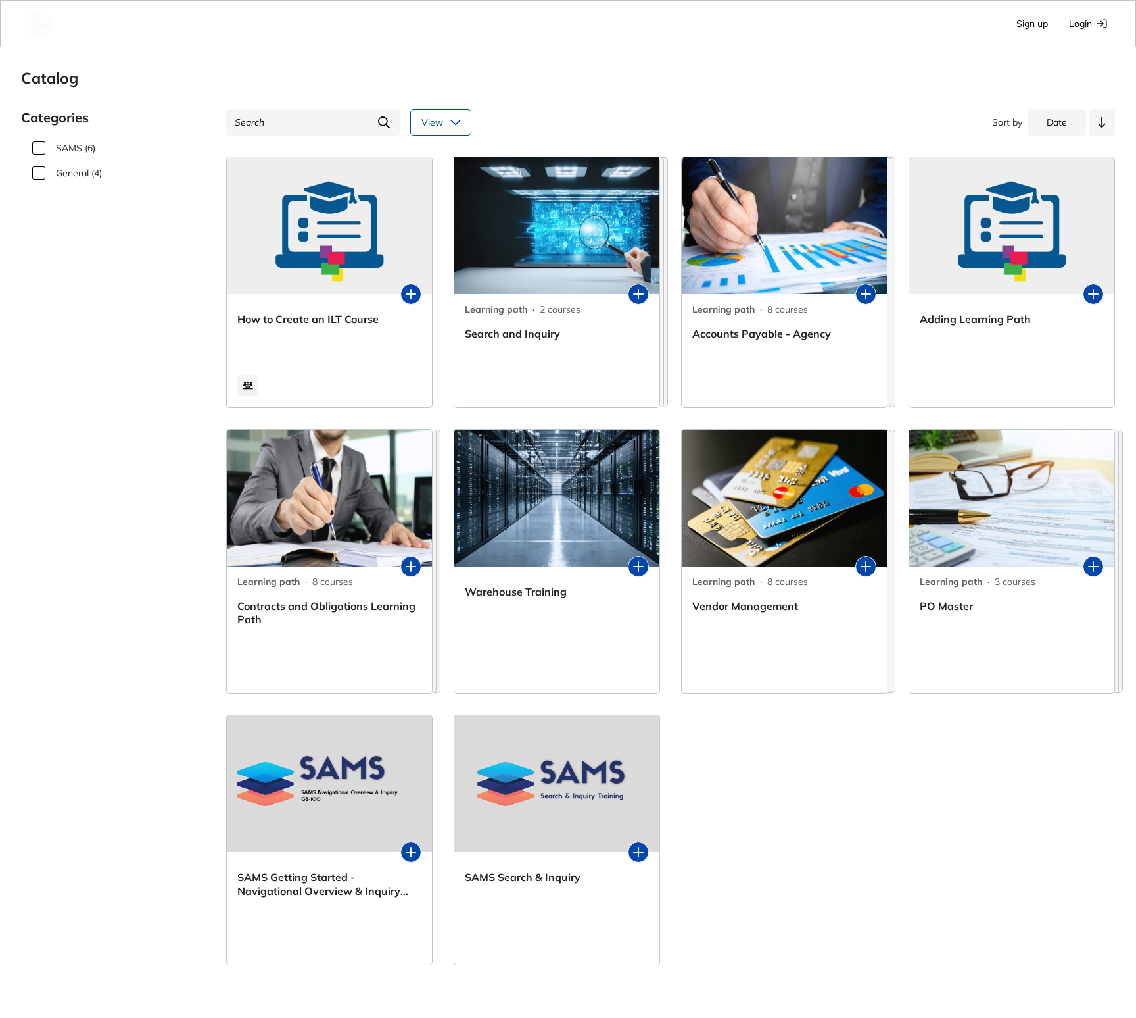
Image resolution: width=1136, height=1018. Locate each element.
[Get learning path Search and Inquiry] (638, 294)
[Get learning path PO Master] (1093, 566)
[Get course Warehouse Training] (638, 566)
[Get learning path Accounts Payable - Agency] (865, 294)
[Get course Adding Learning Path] (1093, 294)
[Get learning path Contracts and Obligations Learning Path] (410, 566)
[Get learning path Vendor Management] (865, 566)
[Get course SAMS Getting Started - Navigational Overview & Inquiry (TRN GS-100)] (410, 852)
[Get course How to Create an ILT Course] (410, 294)
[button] (1102, 122)
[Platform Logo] (97, 24)
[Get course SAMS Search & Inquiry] (638, 852)
